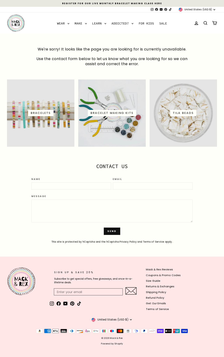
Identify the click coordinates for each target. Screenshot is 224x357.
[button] (131, 290)
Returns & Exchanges (160, 286)
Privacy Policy (128, 241)
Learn (98, 23)
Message (38, 196)
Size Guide (153, 281)
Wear (62, 23)
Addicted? (121, 23)
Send (112, 231)
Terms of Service (153, 241)
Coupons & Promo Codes (163, 275)
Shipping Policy (156, 292)
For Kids (146, 23)
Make (79, 23)
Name (35, 179)
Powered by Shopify (112, 343)
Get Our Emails (156, 303)
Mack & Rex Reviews (159, 269)
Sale (163, 23)
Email (117, 179)
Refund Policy (155, 298)
